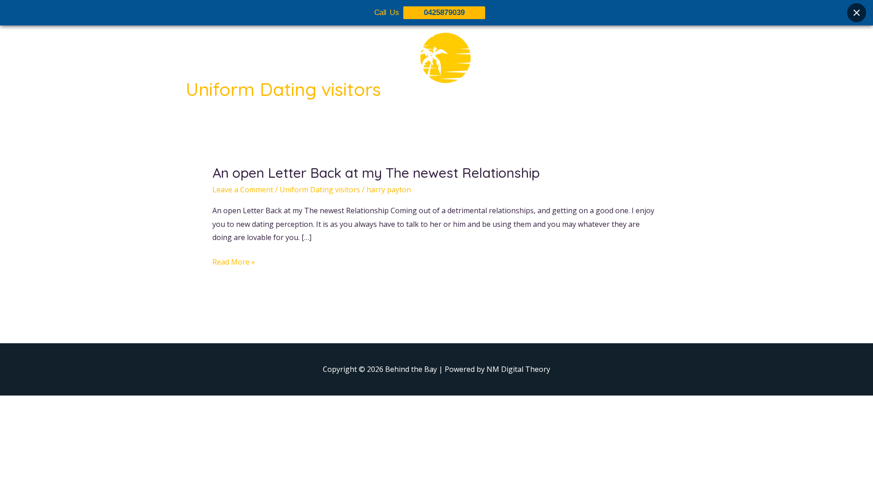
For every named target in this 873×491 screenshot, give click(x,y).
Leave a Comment (242, 190)
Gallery (442, 117)
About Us (365, 117)
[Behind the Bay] (436, 63)
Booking (483, 117)
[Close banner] (856, 12)
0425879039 (444, 12)
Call (518, 117)
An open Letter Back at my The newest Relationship (376, 172)
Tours (405, 117)
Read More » (233, 262)
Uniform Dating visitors (320, 190)
